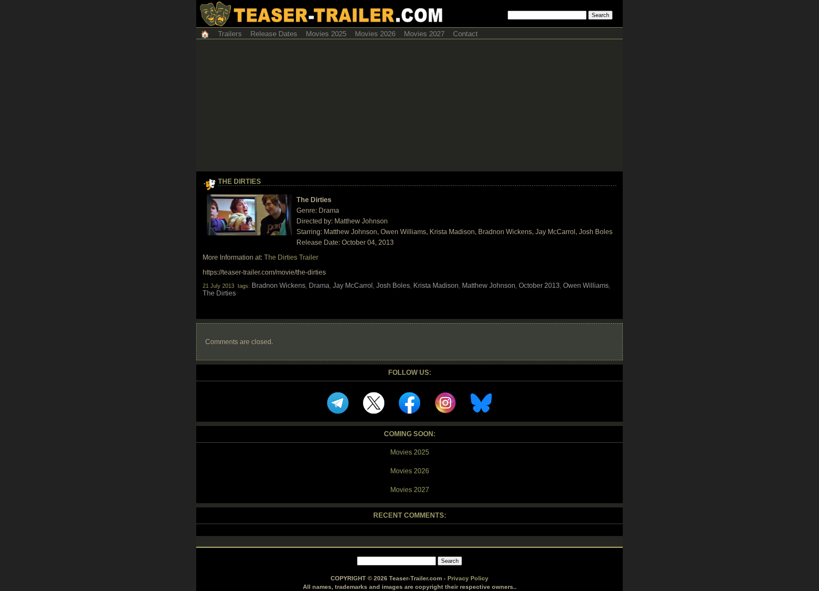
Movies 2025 (326, 34)
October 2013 (539, 285)
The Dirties (239, 181)
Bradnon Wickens (278, 285)
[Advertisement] (409, 107)
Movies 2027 (424, 34)
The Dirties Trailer (291, 257)
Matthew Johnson (488, 285)
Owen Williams (586, 285)
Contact (465, 34)
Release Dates (273, 34)
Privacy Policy (467, 578)
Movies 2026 (375, 34)
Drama (319, 285)
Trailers (230, 34)
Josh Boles (393, 285)
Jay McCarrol (353, 285)
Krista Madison (436, 285)
